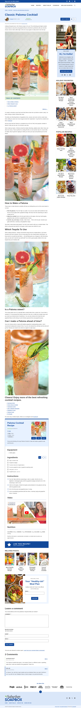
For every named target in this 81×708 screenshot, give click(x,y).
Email (27, 591)
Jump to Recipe (65, 19)
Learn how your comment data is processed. (34, 650)
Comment (8, 614)
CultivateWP (74, 706)
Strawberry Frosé (11, 410)
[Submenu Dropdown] (41, 5)
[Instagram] (67, 1)
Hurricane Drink (11, 403)
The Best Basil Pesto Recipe (61, 175)
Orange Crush (10, 412)
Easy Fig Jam (71, 195)
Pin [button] (38, 438)
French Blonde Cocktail (43, 569)
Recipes (38, 5)
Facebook (35, 416)
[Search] (74, 5)
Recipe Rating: (9, 629)
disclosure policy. (24, 23)
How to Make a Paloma (12, 101)
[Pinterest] (74, 1)
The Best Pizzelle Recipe (61, 99)
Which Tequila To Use (12, 103)
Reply (46, 658)
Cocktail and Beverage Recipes (21, 10)
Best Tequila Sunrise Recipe (9, 569)
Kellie (11, 19)
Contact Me (20, 702)
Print (43, 438)
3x (44, 457)
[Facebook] (69, 1)
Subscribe (34, 598)
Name (7, 634)
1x (39, 457)
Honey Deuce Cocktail (12, 405)
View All (44, 109)
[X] (72, 1)
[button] (26, 18)
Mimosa (10, 120)
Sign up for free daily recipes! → (12, 1)
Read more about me (66, 71)
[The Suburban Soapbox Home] (10, 5)
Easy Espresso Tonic (21, 569)
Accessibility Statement (63, 706)
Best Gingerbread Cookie (71, 124)
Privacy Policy (57, 706)
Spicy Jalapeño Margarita (13, 408)
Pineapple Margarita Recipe (32, 569)
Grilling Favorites (67, 5)
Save (33, 438)
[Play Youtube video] (26, 513)
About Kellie (47, 5)
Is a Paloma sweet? (12, 106)
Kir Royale (9, 414)
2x (42, 457)
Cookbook (56, 5)
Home (32, 5)
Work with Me (27, 702)
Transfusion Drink (11, 406)
